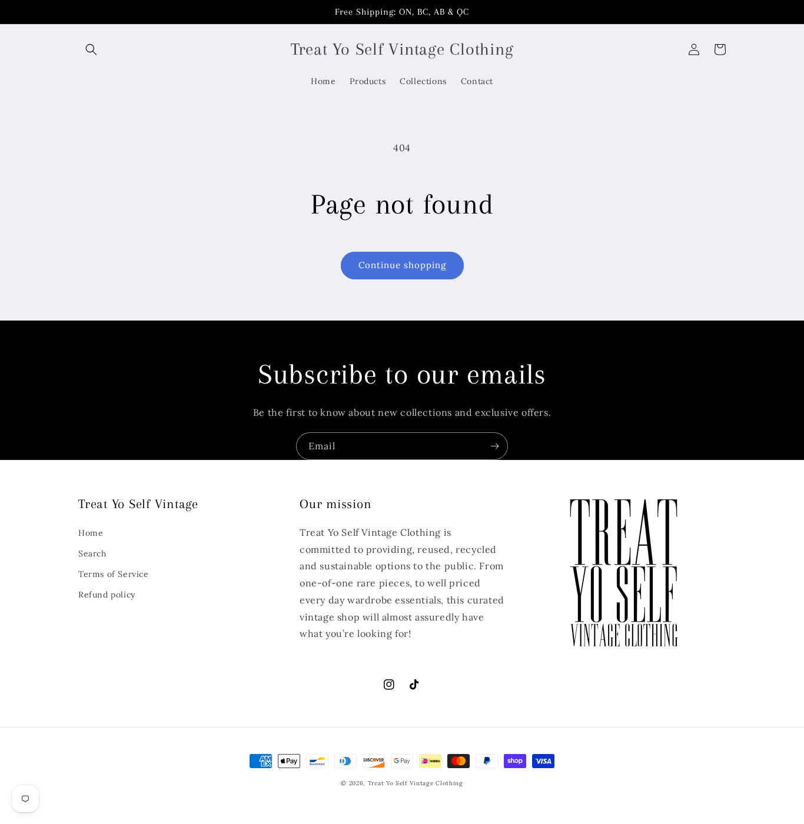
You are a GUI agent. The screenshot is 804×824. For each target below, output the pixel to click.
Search (92, 553)
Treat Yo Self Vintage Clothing (415, 783)
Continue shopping (402, 265)
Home (90, 533)
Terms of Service (113, 574)
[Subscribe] (494, 446)
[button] (91, 49)
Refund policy (106, 594)
